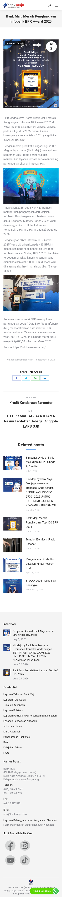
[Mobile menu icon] (56, 5)
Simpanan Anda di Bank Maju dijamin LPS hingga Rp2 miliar (40, 462)
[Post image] (12, 463)
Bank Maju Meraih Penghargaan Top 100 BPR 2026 (42, 522)
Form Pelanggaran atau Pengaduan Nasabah (28, 824)
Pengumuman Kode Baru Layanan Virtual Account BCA (40, 564)
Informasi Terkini (15, 43)
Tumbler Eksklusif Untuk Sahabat (40, 542)
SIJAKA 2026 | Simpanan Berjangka (41, 583)
